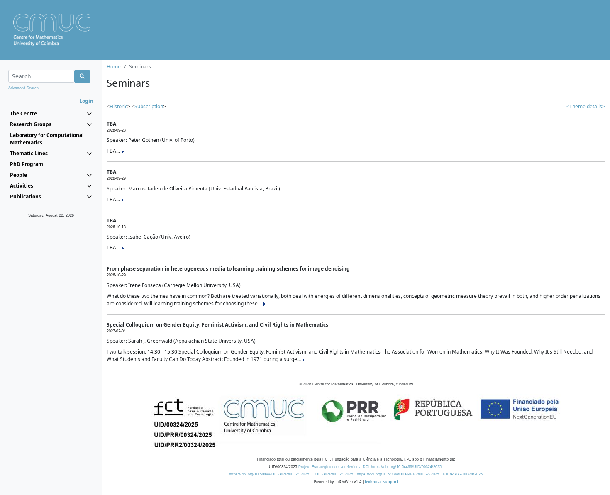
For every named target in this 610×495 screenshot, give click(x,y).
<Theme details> (585, 106)
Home (114, 66)
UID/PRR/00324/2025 (334, 474)
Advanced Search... (25, 88)
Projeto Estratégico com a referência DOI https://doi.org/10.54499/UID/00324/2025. (370, 467)
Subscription (148, 106)
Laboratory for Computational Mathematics (47, 139)
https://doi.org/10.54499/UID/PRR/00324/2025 (269, 474)
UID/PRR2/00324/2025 (463, 474)
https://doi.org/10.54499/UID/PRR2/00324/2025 (398, 474)
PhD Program (26, 164)
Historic (118, 106)
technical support (381, 482)
